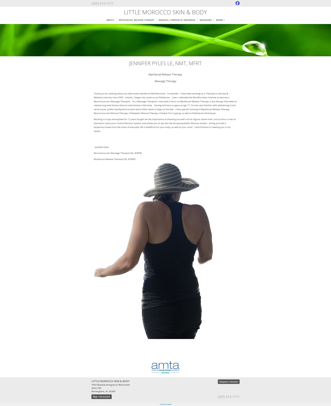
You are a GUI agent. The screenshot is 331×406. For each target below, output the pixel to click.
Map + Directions (101, 396)
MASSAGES (206, 20)
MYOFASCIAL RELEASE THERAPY (136, 20)
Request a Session (229, 381)
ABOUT (110, 20)
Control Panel (165, 404)
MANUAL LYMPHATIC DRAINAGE (177, 20)
